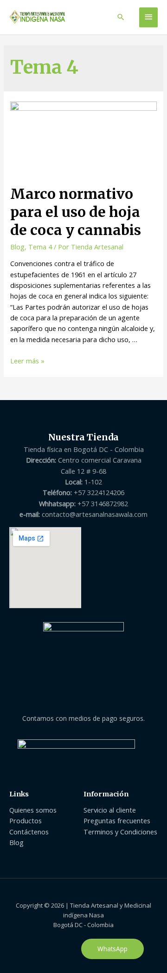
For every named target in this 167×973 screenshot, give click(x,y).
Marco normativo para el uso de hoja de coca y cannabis (75, 212)
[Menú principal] (148, 17)
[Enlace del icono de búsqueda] (120, 17)
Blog (17, 246)
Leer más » (27, 360)
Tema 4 (40, 246)
